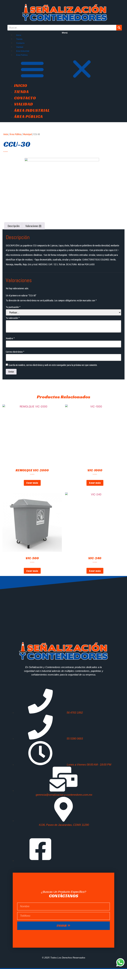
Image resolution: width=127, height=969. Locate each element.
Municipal (27, 134)
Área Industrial (22, 51)
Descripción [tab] (14, 225)
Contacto (20, 43)
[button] (64, 69)
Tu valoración (13, 318)
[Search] (119, 27)
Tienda (19, 39)
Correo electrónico (15, 351)
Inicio (18, 35)
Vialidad (19, 47)
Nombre (10, 338)
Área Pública (21, 55)
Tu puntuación (13, 307)
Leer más (32, 482)
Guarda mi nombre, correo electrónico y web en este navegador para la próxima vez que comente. (52, 365)
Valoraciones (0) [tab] (33, 225)
